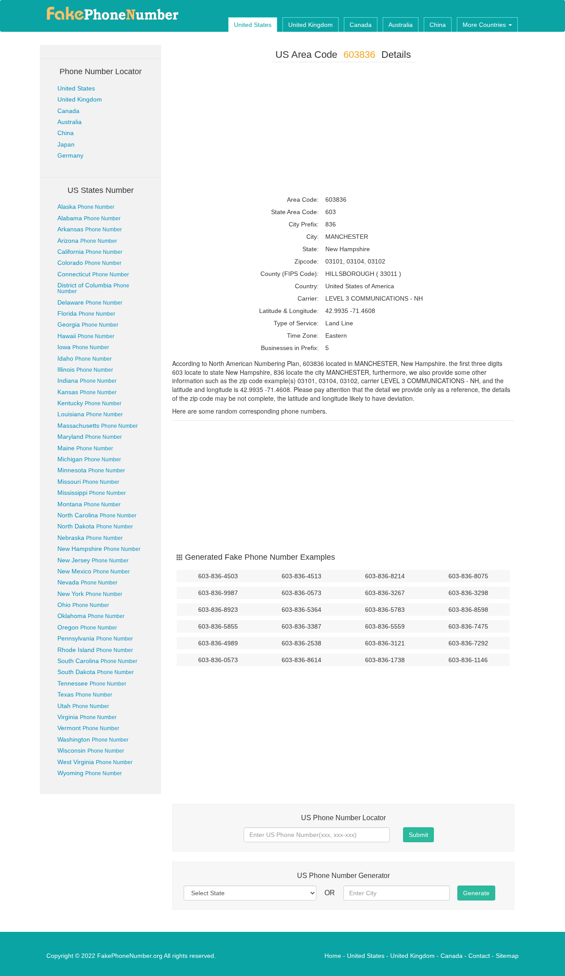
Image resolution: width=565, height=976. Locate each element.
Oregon (87, 627)
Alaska (85, 206)
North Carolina (96, 515)
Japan (66, 144)
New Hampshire (98, 548)
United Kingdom (310, 24)
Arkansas (89, 229)
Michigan (89, 459)
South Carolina (97, 660)
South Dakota (95, 671)
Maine (85, 448)
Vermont (88, 727)
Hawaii (85, 335)
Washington (92, 739)
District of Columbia (93, 288)
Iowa (83, 346)
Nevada (87, 582)
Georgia (87, 324)
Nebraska (90, 537)
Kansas (87, 392)
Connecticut (93, 274)
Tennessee (91, 683)
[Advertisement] (343, 130)
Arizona (87, 240)
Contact (479, 955)
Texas (84, 694)
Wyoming (89, 772)
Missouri (88, 481)
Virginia (87, 716)
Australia (400, 24)
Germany (70, 155)
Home (332, 955)
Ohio (83, 604)
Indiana (87, 380)
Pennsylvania (95, 638)
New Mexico (93, 571)
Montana (89, 504)
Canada (361, 24)
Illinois (85, 369)
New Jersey (92, 560)
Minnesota (91, 470)
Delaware (89, 302)
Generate (476, 893)
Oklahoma (90, 615)
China (437, 24)
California (89, 251)
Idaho (84, 358)
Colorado (89, 262)
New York (89, 593)
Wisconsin (90, 750)
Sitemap (507, 955)
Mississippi (91, 492)
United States (252, 24)
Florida (86, 313)
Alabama (89, 218)
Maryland (89, 436)
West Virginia (94, 761)
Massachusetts (97, 425)
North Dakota (95, 526)
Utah (83, 705)
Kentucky (89, 403)
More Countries (485, 24)
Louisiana (90, 414)
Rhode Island (95, 649)
